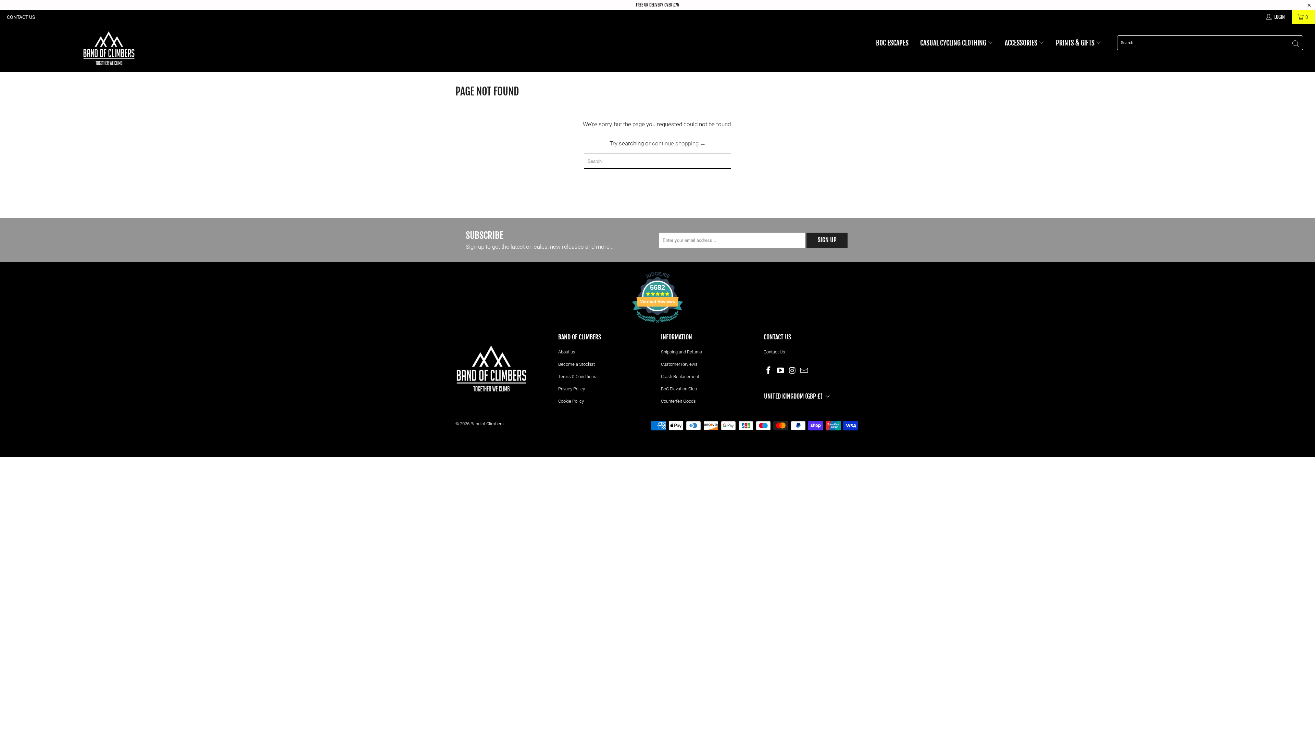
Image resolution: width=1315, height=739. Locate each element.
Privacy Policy (571, 388)
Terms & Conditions (577, 376)
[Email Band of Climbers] (804, 370)
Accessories (1022, 43)
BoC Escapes (892, 43)
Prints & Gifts (1076, 43)
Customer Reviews (679, 364)
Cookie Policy (571, 401)
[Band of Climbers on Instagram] (792, 370)
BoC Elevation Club (679, 388)
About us (566, 351)
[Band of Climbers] (108, 48)
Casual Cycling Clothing (954, 43)
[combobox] (1210, 42)
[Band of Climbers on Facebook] (769, 370)
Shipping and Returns (681, 351)
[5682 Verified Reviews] (657, 324)
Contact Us (21, 17)
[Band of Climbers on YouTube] (781, 370)
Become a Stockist (576, 364)
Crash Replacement (680, 376)
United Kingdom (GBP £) (793, 396)
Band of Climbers (487, 423)
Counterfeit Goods (678, 401)
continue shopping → (679, 143)
